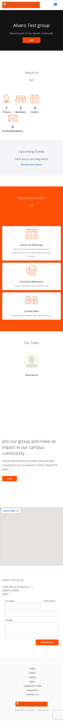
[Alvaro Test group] (21, 5)
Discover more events (31, 164)
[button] (56, 5)
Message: (8, 620)
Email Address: (49, 601)
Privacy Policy (43, 710)
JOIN (32, 40)
